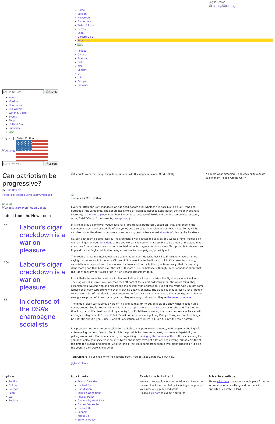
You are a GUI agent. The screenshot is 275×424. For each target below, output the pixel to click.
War (80, 66)
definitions (105, 242)
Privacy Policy (86, 396)
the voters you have (179, 297)
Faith (80, 62)
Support (82, 411)
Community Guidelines (91, 400)
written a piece (98, 214)
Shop (81, 32)
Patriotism (8, 194)
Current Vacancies (88, 404)
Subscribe (83, 40)
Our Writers (84, 21)
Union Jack (46, 194)
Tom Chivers (13, 190)
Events (82, 29)
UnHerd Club (85, 36)
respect (106, 315)
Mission (82, 13)
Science (82, 58)
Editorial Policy (87, 419)
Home (81, 9)
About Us (83, 415)
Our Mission (85, 389)
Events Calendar (87, 381)
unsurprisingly (122, 218)
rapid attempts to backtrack (149, 307)
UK (79, 73)
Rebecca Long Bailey (27, 194)
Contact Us (84, 408)
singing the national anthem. (160, 336)
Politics (82, 50)
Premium (83, 85)
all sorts (165, 232)
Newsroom (84, 17)
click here (154, 392)
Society (82, 69)
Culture (82, 54)
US (79, 77)
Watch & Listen (86, 25)
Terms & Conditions (89, 392)
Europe (82, 81)
